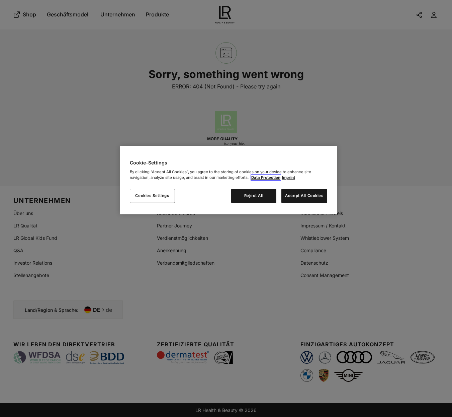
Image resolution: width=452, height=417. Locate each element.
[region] (228, 180)
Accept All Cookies (304, 195)
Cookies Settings (152, 195)
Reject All (254, 195)
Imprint (288, 177)
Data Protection (265, 177)
